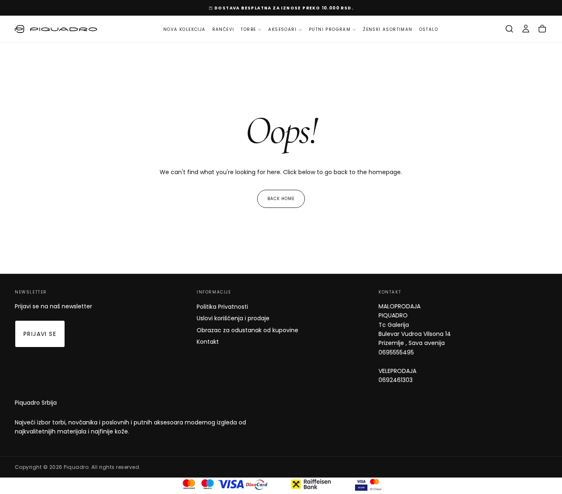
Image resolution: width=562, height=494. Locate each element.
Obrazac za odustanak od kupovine (247, 330)
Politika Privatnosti (222, 307)
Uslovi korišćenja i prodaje (233, 318)
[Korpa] (542, 28)
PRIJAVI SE (39, 334)
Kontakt (208, 342)
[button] (509, 28)
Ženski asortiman (387, 29)
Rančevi (223, 29)
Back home (281, 199)
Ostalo (428, 29)
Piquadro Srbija (36, 402)
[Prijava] (526, 28)
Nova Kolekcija (184, 29)
